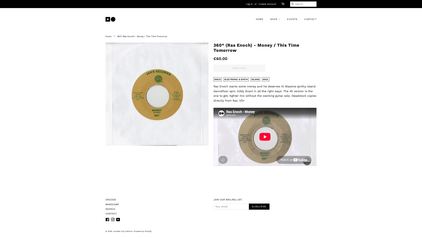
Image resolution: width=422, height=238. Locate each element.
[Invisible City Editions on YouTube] (118, 220)
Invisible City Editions (123, 231)
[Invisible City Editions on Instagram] (113, 220)
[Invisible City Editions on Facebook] (107, 220)
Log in (249, 4)
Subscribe (259, 206)
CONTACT (310, 19)
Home (108, 36)
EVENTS (292, 19)
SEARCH (110, 209)
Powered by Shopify (143, 231)
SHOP (274, 19)
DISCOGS (111, 199)
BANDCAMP (112, 204)
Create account (267, 4)
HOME (260, 19)
